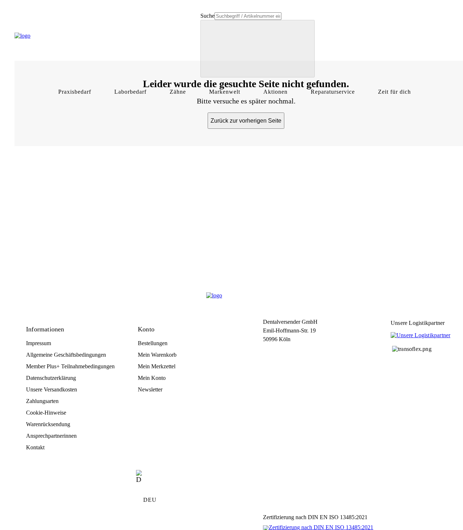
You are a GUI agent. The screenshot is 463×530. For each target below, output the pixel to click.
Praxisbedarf (74, 92)
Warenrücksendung (48, 424)
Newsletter (150, 389)
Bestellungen (152, 343)
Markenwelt (224, 92)
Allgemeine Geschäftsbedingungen (66, 355)
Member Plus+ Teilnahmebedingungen (70, 366)
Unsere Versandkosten (51, 389)
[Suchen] (257, 48)
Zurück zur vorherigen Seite (246, 121)
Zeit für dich (394, 92)
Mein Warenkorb (157, 355)
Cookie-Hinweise (46, 413)
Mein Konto (152, 378)
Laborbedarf (130, 92)
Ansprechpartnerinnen (51, 436)
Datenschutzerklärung (51, 378)
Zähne (178, 92)
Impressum (38, 343)
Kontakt (35, 447)
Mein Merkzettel (156, 366)
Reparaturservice (333, 92)
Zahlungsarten (42, 401)
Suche (207, 16)
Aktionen (275, 92)
